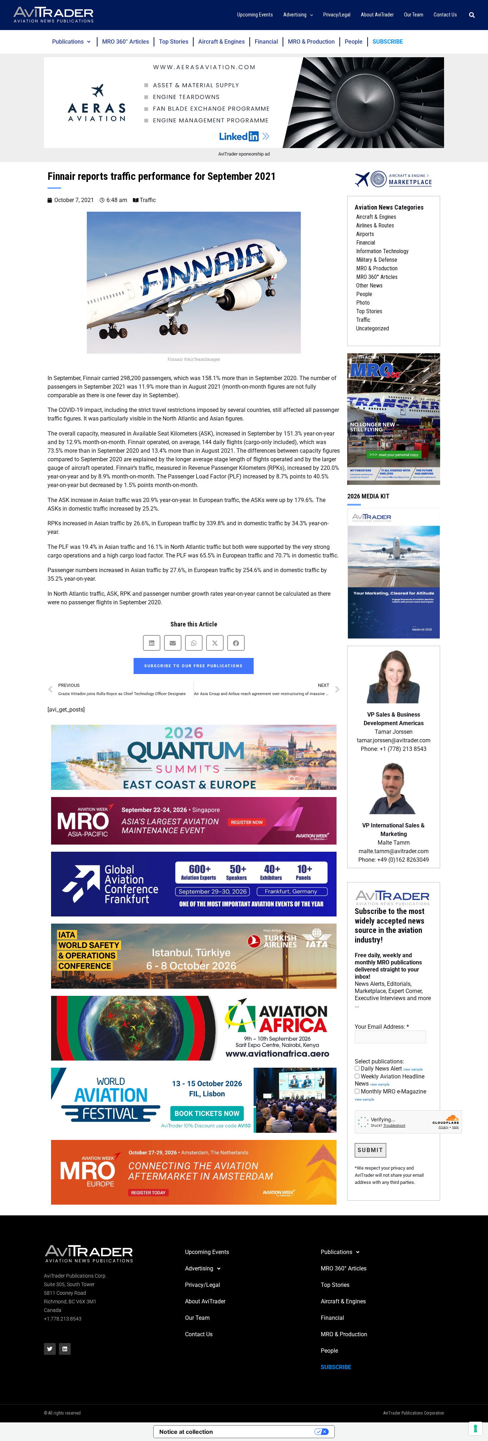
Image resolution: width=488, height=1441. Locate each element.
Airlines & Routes (375, 225)
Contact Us (199, 1334)
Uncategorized (372, 328)
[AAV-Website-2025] (244, 102)
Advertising (199, 1268)
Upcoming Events (207, 1252)
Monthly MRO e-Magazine (390, 1095)
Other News (369, 285)
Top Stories (173, 41)
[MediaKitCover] (393, 572)
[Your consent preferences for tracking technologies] (475, 1428)
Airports (365, 234)
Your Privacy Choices (267, 1431)
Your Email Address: (382, 1026)
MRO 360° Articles (125, 41)
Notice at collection (186, 1431)
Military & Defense (376, 259)
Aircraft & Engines (221, 41)
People (354, 41)
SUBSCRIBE (388, 41)
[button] (310, 15)
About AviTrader (205, 1301)
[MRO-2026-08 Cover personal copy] (393, 418)
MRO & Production (311, 41)
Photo (363, 302)
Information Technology (382, 251)
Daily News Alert (391, 1068)
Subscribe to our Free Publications (193, 666)
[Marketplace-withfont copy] (393, 178)
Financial (266, 41)
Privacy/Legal (202, 1285)
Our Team (197, 1317)
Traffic (148, 200)
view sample (413, 1069)
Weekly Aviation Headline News (389, 1080)
